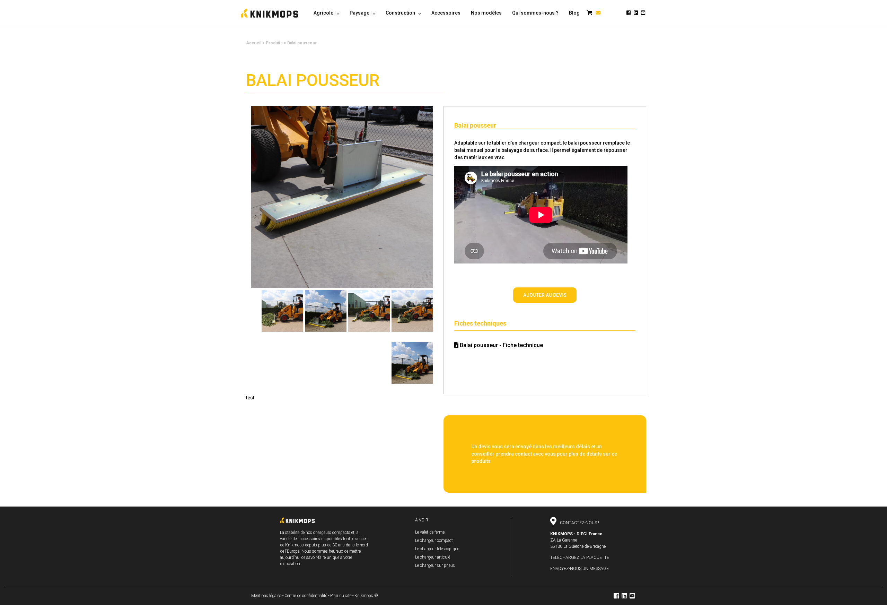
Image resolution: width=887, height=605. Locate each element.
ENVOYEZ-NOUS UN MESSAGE (579, 568)
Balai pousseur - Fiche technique (500, 345)
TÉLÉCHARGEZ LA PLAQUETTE (579, 557)
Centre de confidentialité (305, 595)
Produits (274, 43)
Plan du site (340, 595)
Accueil (253, 43)
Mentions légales (266, 595)
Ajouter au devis (545, 295)
